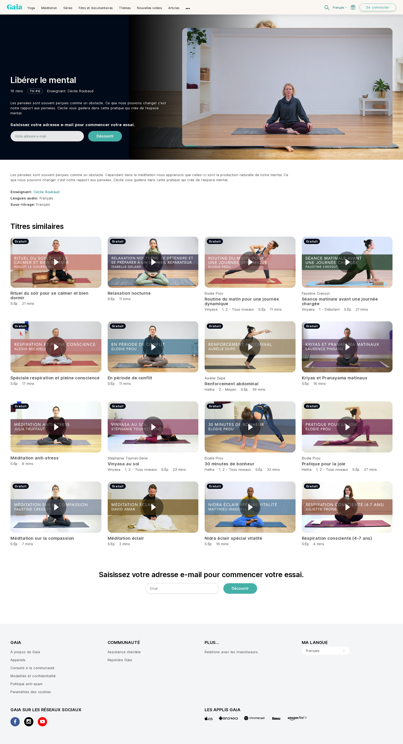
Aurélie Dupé (215, 378)
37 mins (370, 469)
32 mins (273, 469)
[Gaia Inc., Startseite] (14, 6)
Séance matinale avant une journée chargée (340, 301)
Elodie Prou (214, 293)
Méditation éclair (126, 538)
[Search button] (327, 7)
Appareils (18, 660)
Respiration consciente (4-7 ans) (337, 538)
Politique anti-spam (26, 684)
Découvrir (105, 136)
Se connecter (378, 7)
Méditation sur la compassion (42, 538)
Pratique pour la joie (324, 463)
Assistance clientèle (124, 652)
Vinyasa (211, 309)
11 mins (276, 309)
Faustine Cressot (316, 293)
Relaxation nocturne (129, 293)
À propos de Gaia (25, 652)
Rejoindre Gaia (120, 660)
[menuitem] (31, 6)
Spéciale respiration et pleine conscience (55, 377)
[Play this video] (55, 262)
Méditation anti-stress (34, 457)
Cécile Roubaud (80, 91)
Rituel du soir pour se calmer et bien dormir (49, 295)
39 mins (259, 389)
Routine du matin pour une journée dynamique (242, 301)
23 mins (179, 469)
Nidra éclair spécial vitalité (233, 538)
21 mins (362, 309)
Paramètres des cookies (30, 692)
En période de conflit (130, 377)
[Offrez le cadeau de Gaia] (353, 7)
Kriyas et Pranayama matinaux (335, 377)
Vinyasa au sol (123, 463)
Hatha (210, 389)
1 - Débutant (330, 309)
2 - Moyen (228, 389)
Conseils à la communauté (32, 668)
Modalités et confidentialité (33, 676)
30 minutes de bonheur (230, 463)
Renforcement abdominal (232, 383)
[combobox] (326, 650)
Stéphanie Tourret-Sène (128, 458)
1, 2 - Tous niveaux (238, 309)
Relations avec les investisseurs (231, 652)
